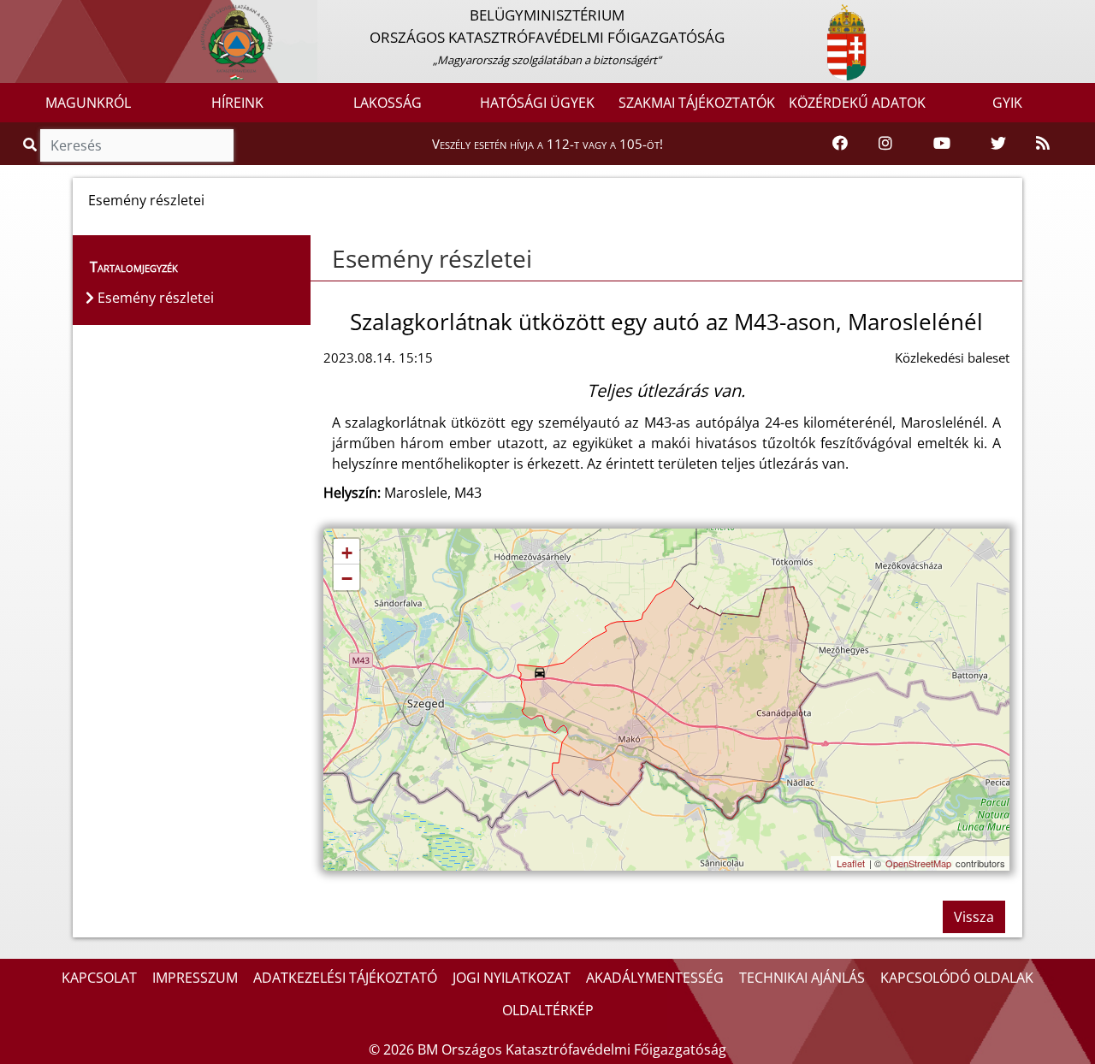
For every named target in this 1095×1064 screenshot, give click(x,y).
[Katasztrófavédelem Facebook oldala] (840, 144)
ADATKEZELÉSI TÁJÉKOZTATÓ (345, 977)
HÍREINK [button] (237, 102)
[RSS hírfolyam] (1042, 144)
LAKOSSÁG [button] (387, 102)
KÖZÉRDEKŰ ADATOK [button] (857, 102)
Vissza (974, 916)
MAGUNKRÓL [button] (88, 102)
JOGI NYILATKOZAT (512, 977)
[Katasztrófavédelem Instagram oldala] (885, 144)
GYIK (1007, 102)
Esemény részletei (432, 258)
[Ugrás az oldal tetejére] (323, 259)
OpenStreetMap (918, 863)
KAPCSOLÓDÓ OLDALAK (956, 977)
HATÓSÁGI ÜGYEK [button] (537, 102)
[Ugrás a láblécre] (50, 14)
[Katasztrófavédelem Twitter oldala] (998, 144)
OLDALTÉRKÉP (548, 1010)
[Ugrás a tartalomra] (31, 14)
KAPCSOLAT (99, 977)
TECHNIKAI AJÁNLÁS (802, 977)
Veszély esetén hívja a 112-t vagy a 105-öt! (547, 143)
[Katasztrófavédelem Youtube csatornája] (942, 144)
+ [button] (346, 553)
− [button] (346, 578)
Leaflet (851, 863)
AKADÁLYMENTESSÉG (655, 977)
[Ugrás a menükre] (12, 14)
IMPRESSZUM (195, 977)
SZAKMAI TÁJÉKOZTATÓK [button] (697, 102)
